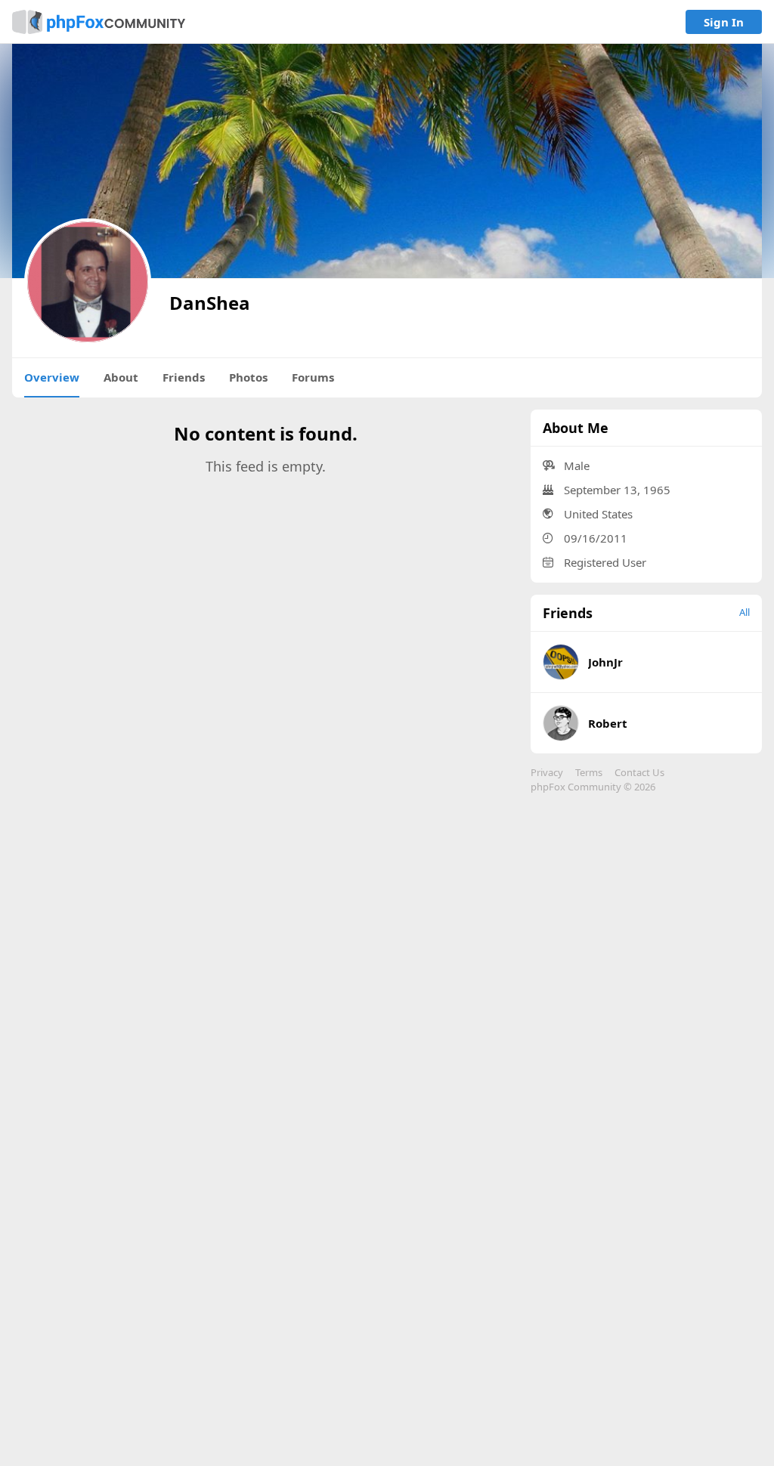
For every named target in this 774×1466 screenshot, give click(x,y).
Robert (607, 723)
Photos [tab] (248, 377)
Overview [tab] (51, 377)
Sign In (724, 21)
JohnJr (605, 662)
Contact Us (639, 772)
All (744, 612)
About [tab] (121, 377)
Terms (588, 772)
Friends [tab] (184, 377)
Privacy (547, 772)
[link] (98, 22)
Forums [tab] (313, 377)
